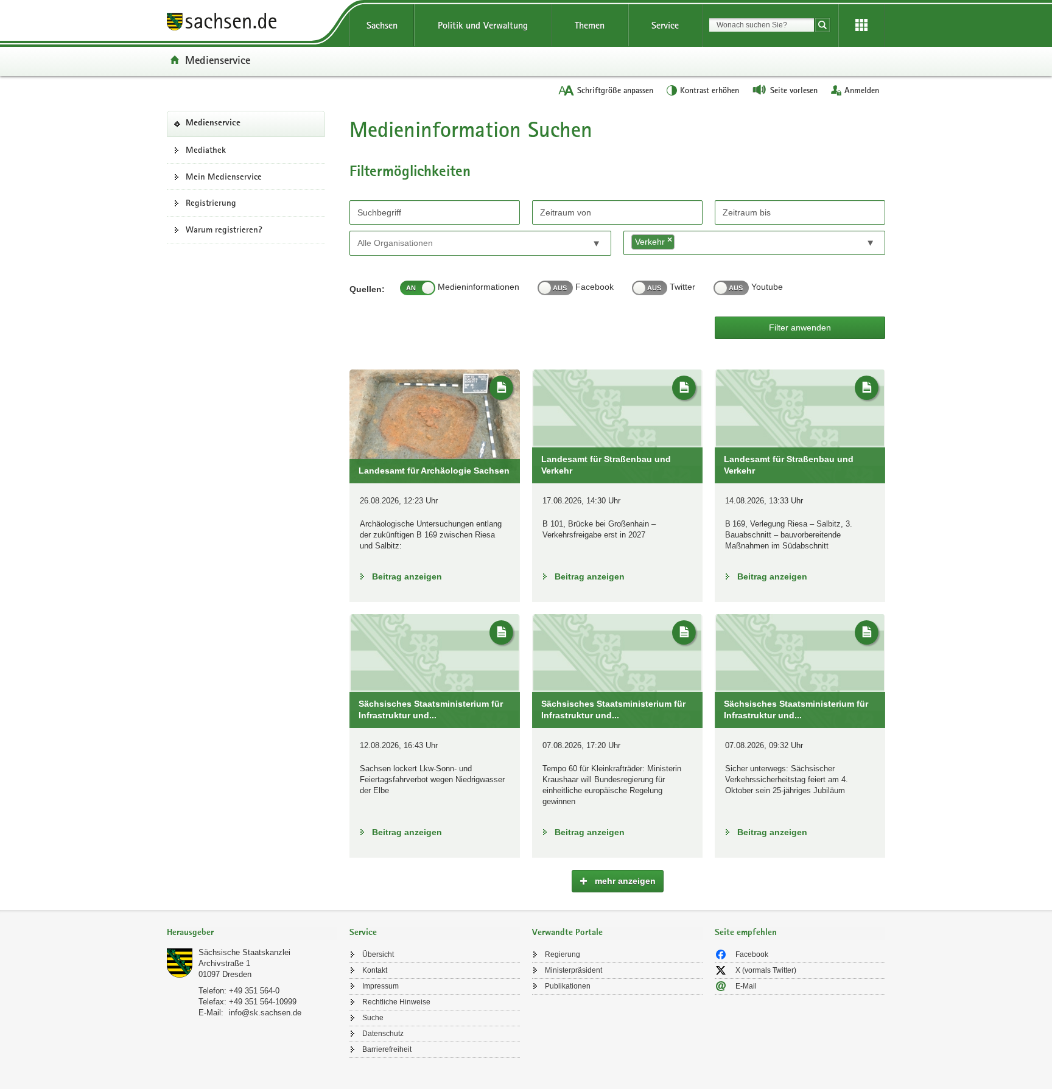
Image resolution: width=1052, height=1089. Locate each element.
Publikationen (568, 986)
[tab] (252, 933)
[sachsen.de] (252, 23)
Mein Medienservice (224, 176)
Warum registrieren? (224, 229)
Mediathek (206, 149)
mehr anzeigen (624, 881)
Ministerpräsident (573, 970)
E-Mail (746, 986)
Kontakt (374, 970)
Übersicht (378, 954)
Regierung (562, 954)
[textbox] (412, 242)
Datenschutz (383, 1033)
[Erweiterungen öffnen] (861, 25)
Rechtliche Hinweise (396, 1002)
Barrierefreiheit (387, 1049)
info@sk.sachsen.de (265, 1012)
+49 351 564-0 (254, 990)
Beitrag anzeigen (407, 576)
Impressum (380, 986)
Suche (373, 1018)
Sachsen (382, 25)
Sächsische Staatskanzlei (244, 952)
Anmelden (861, 90)
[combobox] (762, 25)
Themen (590, 25)
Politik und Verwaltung (483, 25)
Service (665, 25)
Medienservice (217, 59)
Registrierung (211, 202)
